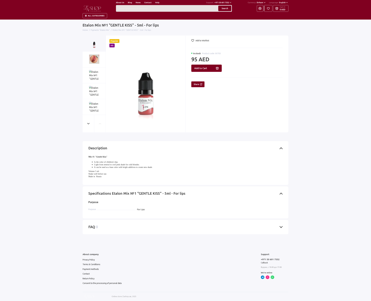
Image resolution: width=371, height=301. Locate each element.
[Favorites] (268, 8)
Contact (148, 2)
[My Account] (260, 8)
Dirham (255, 2)
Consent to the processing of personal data (102, 283)
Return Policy (88, 278)
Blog (130, 2)
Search (225, 8)
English (277, 2)
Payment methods (91, 269)
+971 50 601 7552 (217, 2)
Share (196, 84)
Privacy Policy (89, 260)
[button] (88, 123)
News (138, 2)
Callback (264, 263)
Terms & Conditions (91, 264)
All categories (96, 16)
